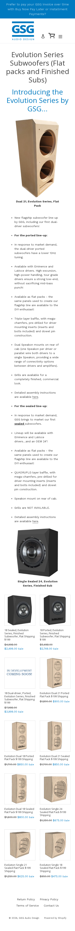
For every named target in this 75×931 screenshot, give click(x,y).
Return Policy (26, 899)
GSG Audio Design (29, 918)
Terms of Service (27, 905)
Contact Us (51, 905)
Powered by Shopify (55, 918)
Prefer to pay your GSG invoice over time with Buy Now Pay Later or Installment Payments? (37, 9)
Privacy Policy (49, 899)
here (35, 396)
